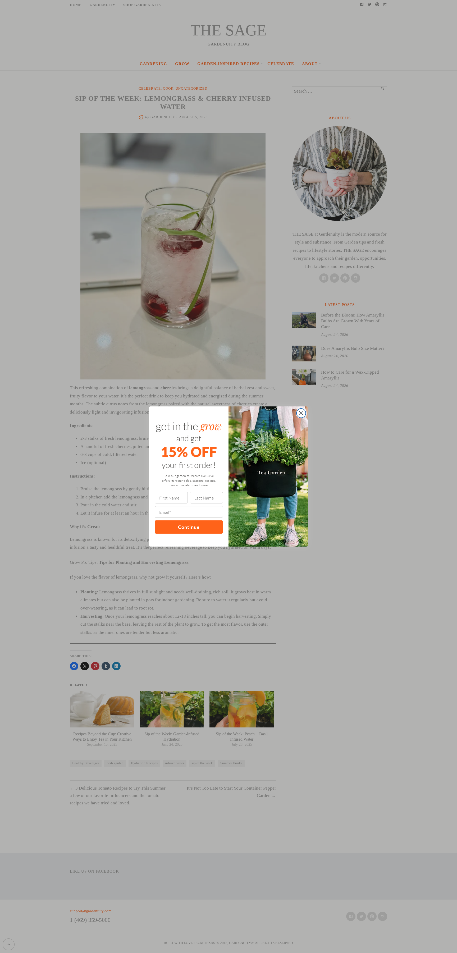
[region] (69, 914)
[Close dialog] (301, 413)
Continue (189, 527)
